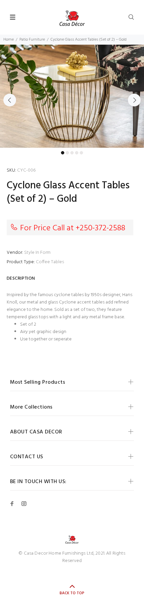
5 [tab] (81, 152)
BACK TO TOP (72, 593)
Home (8, 39)
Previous (9, 100)
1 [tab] (62, 152)
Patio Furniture (32, 39)
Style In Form (37, 252)
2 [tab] (67, 152)
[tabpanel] (72, 96)
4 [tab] (76, 152)
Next (134, 100)
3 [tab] (72, 152)
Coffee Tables (50, 262)
